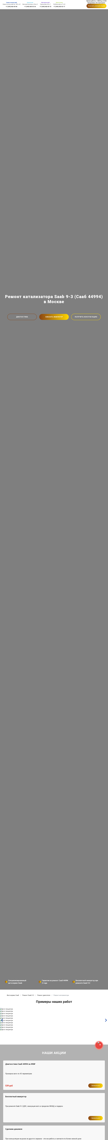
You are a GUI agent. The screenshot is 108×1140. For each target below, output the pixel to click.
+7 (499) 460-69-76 (45, 6)
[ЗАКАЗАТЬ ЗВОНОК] (99, 1045)
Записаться (95, 1085)
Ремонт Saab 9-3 (28, 995)
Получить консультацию (96, 6)
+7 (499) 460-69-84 (11, 6)
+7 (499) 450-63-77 (59, 6)
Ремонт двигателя (43, 995)
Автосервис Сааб (13, 995)
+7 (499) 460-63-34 (30, 6)
